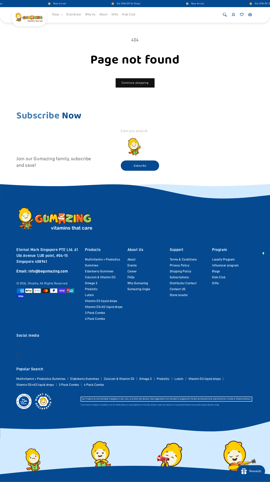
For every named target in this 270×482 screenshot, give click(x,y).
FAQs (131, 277)
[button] (57, 14)
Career (132, 271)
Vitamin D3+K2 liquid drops (104, 306)
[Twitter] (18, 359)
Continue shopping (135, 82)
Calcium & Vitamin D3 (100, 277)
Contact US (178, 289)
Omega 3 (91, 283)
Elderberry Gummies (99, 271)
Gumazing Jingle (138, 289)
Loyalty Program (223, 259)
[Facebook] (18, 344)
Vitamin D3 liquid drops (101, 301)
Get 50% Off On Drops (122, 3)
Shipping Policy (180, 271)
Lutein (89, 295)
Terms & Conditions (183, 259)
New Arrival (53, 3)
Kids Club (218, 277)
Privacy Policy (179, 265)
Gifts (215, 283)
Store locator (179, 295)
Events (132, 265)
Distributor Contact (183, 283)
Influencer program (225, 265)
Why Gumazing (137, 283)
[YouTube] (18, 354)
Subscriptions (179, 277)
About (131, 259)
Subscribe (140, 165)
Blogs (216, 271)
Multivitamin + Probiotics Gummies (40, 378)
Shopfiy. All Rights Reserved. (48, 283)
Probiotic (91, 289)
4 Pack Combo (95, 318)
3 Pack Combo (95, 312)
